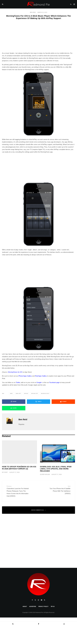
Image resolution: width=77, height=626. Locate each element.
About (25, 606)
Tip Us (53, 606)
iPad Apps (18, 393)
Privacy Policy (43, 606)
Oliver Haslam (45, 474)
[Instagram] (38, 600)
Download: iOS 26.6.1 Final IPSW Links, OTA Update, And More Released (55, 469)
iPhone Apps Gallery (25, 376)
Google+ (39, 382)
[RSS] (44, 600)
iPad (12, 393)
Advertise (32, 606)
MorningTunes (45, 393)
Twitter (18, 382)
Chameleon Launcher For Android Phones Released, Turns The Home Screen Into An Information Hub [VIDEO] (18, 491)
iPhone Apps (35, 393)
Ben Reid (33, 12)
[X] (35, 600)
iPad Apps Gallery (41, 376)
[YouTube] (41, 600)
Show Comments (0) (37, 510)
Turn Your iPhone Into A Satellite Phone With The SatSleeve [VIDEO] (60, 490)
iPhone (26, 393)
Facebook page (54, 382)
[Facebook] (32, 600)
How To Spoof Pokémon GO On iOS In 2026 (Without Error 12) (19, 468)
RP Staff (5, 472)
